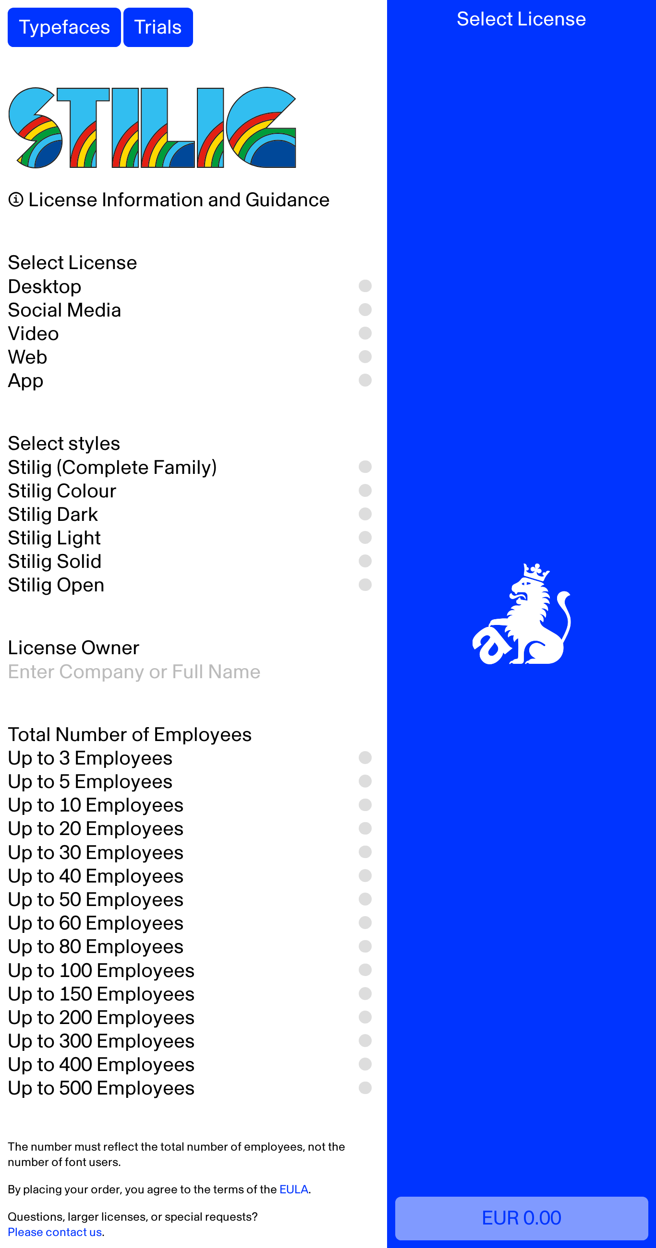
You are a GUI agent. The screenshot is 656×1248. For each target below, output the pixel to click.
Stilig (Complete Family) (112, 468)
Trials (158, 27)
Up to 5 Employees (90, 782)
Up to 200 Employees (101, 1018)
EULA (293, 1189)
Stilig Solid (55, 562)
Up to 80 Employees (96, 947)
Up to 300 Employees (101, 1041)
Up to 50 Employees (96, 900)
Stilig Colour (62, 491)
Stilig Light (54, 538)
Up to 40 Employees (96, 876)
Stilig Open (56, 585)
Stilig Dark (53, 515)
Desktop (45, 287)
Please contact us (55, 1232)
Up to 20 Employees (96, 829)
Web (28, 357)
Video (33, 334)
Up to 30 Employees (96, 853)
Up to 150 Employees (101, 994)
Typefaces (64, 27)
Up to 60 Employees (96, 923)
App (26, 381)
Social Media (64, 310)
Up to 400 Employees (101, 1065)
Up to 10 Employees (96, 805)
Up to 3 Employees (90, 758)
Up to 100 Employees (101, 971)
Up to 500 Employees (101, 1088)
